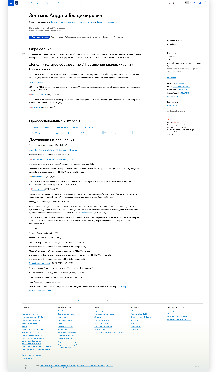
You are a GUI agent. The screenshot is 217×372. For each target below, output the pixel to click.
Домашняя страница (40, 37)
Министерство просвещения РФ (178, 316)
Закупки (24, 326)
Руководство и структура (30, 314)
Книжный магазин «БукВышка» (141, 317)
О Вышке (79, 301)
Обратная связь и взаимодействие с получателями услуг (70, 346)
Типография (134, 320)
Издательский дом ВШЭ (139, 314)
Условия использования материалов (64, 365)
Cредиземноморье (79, 127)
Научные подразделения (102, 311)
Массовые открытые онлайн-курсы (179, 319)
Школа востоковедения (107, 22)
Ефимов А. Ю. (172, 105)
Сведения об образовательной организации (36, 346)
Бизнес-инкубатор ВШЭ (66, 339)
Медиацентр (135, 323)
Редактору (197, 366)
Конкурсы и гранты (100, 330)
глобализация (35, 127)
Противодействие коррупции (32, 336)
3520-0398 (180, 83)
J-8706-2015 (182, 90)
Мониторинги (99, 317)
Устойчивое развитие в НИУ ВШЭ (33, 317)
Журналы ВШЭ (136, 326)
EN (190, 2)
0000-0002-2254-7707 (181, 86)
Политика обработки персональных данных (91, 365)
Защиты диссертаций (101, 323)
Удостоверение (36, 82)
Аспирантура (62, 330)
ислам (91, 127)
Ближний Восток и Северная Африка (56, 127)
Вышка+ (60, 323)
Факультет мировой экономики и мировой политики (73, 22)
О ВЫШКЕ (26, 307)
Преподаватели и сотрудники (95, 301)
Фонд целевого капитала (30, 333)
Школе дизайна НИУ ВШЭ (60, 368)
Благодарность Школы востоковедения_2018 (52, 159)
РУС (186, 2)
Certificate (37, 107)
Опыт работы (95, 37)
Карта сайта (109, 365)
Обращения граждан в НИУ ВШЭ (33, 330)
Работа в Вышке (27, 358)
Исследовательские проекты (104, 314)
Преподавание (57, 37)
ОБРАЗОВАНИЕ (64, 307)
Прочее (105, 37)
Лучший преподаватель (39, 263)
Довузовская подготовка (66, 314)
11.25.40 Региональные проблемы (89, 133)
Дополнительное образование (68, 333)
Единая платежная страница (31, 355)
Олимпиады (62, 317)
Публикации (135, 330)
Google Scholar (173, 96)
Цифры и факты (27, 311)
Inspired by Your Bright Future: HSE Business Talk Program (53, 149)
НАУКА (97, 307)
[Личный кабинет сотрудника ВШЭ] (200, 3)
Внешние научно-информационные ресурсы (109, 333)
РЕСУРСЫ (135, 307)
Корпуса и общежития (29, 323)
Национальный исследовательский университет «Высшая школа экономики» (48, 301)
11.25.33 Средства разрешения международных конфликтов (52, 133)
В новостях (118, 37)
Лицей (60, 311)
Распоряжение (38, 189)
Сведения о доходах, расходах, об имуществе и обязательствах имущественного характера (33, 341)
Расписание (171, 77)
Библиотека (135, 311)
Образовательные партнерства (68, 342)
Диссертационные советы (103, 320)
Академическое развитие (103, 326)
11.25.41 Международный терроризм (118, 133)
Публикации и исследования (77, 37)
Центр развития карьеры (66, 336)
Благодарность (38, 176)
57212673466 (184, 93)
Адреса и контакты (46, 365)
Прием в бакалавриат (65, 320)
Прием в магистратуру (65, 326)
